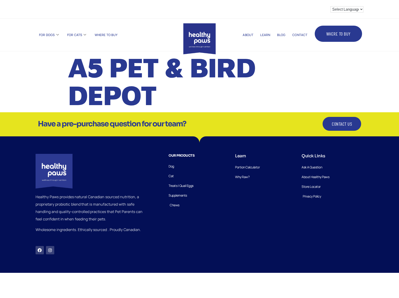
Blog (281, 35)
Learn (265, 35)
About (248, 35)
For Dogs (47, 35)
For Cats (74, 35)
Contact (299, 35)
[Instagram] (50, 250)
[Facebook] (40, 250)
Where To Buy (106, 35)
